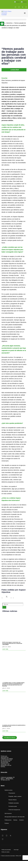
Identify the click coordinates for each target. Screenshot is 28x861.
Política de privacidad (6, 849)
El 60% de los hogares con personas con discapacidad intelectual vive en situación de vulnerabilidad (12, 643)
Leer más (5, 649)
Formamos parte (13, 806)
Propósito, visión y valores (15, 796)
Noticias (15, 820)
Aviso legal (16, 849)
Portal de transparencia (14, 809)
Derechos (9, 23)
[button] (14, 69)
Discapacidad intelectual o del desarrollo (14, 816)
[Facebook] (19, 7)
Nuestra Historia (12, 799)
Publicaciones (8, 820)
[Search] (4, 607)
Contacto (21, 820)
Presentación (12, 793)
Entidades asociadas (14, 803)
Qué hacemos (8, 813)
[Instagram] (15, 7)
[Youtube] (26, 7)
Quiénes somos (8, 790)
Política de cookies (5, 852)
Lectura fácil (15, 69)
